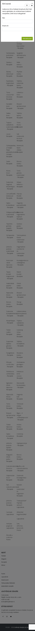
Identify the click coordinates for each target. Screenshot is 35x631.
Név (3, 18)
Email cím (5, 26)
